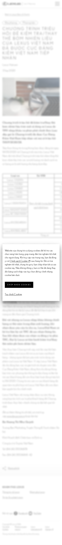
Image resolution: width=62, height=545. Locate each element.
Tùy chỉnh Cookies (13, 294)
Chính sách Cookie (18, 261)
